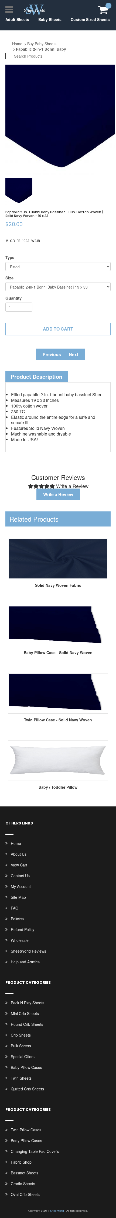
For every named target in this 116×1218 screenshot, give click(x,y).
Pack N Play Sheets (27, 1002)
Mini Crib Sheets (25, 1013)
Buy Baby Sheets (41, 43)
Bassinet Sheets (24, 1172)
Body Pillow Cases (26, 1140)
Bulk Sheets (21, 1045)
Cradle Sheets (23, 1183)
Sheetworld (57, 1211)
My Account (21, 886)
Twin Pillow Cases (26, 1129)
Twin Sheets (21, 1078)
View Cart (19, 865)
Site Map (18, 897)
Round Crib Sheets (27, 1024)
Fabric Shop (21, 1162)
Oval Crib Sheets (25, 1194)
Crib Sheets (21, 1035)
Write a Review (58, 494)
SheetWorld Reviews (28, 951)
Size (9, 278)
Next (73, 354)
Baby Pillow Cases (26, 1067)
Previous (52, 354)
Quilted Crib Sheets (27, 1088)
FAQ (14, 908)
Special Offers (23, 1056)
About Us (18, 854)
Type (9, 257)
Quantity (13, 298)
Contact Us (20, 875)
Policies (17, 918)
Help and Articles (25, 961)
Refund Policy (22, 929)
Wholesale (20, 940)
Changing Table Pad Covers (35, 1151)
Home (17, 43)
